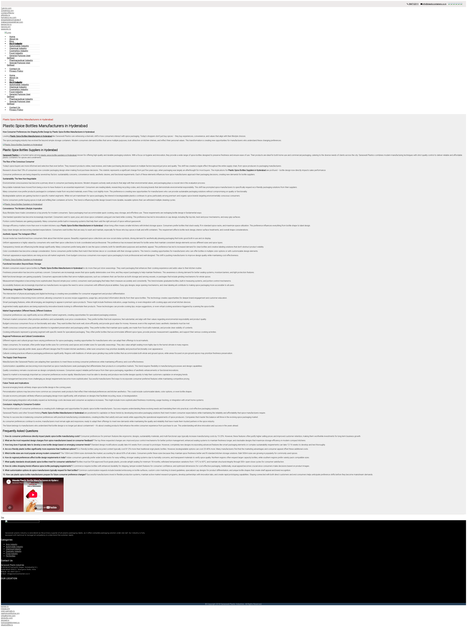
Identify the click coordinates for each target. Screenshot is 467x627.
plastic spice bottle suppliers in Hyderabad (59, 155)
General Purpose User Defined (19, 56)
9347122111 (413, 4)
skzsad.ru (5, 620)
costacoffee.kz (7, 13)
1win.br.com (6, 8)
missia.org (5, 609)
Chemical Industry (13, 549)
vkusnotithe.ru (7, 625)
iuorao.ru (5, 606)
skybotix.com (7, 618)
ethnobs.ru (5, 15)
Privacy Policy (16, 71)
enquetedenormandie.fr (11, 20)
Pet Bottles (10, 556)
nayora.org (5, 27)
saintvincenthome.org (10, 613)
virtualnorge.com (8, 615)
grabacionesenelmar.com (12, 22)
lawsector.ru (6, 24)
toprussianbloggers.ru (10, 622)
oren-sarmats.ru (8, 611)
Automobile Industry (14, 547)
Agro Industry (11, 544)
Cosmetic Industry (13, 551)
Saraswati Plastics (10, 155)
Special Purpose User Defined (18, 64)
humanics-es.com (8, 17)
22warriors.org (7, 10)
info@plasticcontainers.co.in (434, 4)
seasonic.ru (6, 29)
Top (2, 517)
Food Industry (12, 553)
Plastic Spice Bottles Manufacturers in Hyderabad (31, 136)
